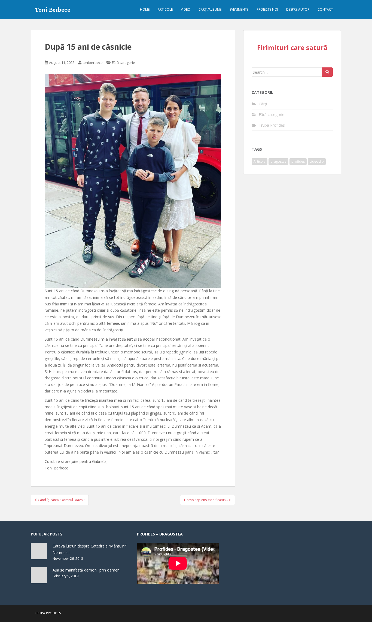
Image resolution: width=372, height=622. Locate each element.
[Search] (327, 72)
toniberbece (93, 62)
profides (298, 161)
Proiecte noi (267, 9)
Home (145, 9)
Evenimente (239, 9)
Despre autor (297, 9)
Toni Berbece (52, 9)
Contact (325, 9)
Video (185, 9)
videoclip (317, 161)
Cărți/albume (210, 9)
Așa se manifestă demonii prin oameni (86, 570)
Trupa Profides (272, 125)
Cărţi (263, 103)
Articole (165, 9)
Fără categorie (123, 62)
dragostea (278, 161)
